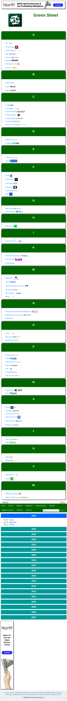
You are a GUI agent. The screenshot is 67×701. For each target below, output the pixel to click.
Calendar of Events (19, 694)
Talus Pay (8, 439)
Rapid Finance (10, 390)
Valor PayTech (10, 475)
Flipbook (27, 692)
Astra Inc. (8, 57)
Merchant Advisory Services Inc (15, 286)
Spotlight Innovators (7, 510)
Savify (7, 407)
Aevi (6, 43)
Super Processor (10, 421)
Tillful (7, 442)
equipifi (7, 161)
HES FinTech (9, 226)
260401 (5, 522)
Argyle (7, 54)
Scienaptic (8, 411)
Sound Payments (10, 413)
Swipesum (8, 425)
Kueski (7, 263)
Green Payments (10, 211)
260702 (5, 520)
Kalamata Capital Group (13, 255)
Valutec (11, 520)
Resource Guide (41, 505)
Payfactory (8, 355)
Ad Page (52, 505)
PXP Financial (10, 375)
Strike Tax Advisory (11, 417)
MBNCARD (13, 522)
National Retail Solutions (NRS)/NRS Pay (18, 311)
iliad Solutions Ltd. (11, 241)
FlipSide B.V (9, 187)
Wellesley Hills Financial (13, 497)
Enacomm (8, 157)
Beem (7, 86)
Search (62, 510)
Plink (7, 368)
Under (7, 457)
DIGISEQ (8, 139)
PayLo (7, 358)
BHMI (7, 90)
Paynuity (8, 365)
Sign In (62, 502)
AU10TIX (8, 68)
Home (3, 505)
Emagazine (19, 692)
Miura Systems (10, 293)
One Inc (7, 333)
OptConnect (9, 337)
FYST (7, 194)
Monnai (7, 296)
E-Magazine (29, 505)
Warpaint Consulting (11, 493)
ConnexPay (9, 121)
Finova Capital (10, 179)
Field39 (11, 524)
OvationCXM (9, 340)
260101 (5, 524)
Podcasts (9, 694)
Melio (7, 282)
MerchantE (8, 289)
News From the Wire (37, 692)
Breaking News (50, 692)
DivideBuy (8, 143)
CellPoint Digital (10, 115)
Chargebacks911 (10, 118)
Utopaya (8, 460)
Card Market (9, 108)
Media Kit (20, 510)
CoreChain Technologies (13, 124)
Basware (8, 83)
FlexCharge (9, 183)
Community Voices (32, 694)
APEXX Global (10, 50)
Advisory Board (56, 694)
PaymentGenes (10, 362)
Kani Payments (10, 259)
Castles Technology (11, 111)
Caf (6, 105)
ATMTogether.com (11, 64)
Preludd (8, 372)
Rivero (7, 393)
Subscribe (5, 502)
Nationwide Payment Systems (14, 315)
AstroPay (8, 60)
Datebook (19, 505)
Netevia (7, 318)
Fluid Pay (8, 190)
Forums (10, 505)
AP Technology (10, 47)
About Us (29, 510)
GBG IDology (9, 208)
